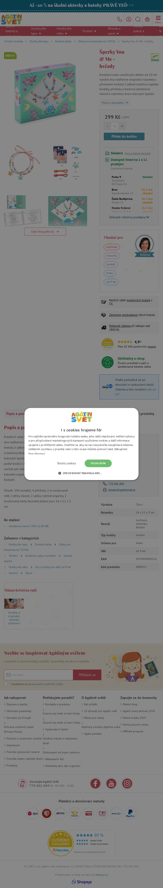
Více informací (36, 453)
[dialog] (81, 444)
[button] (81, 473)
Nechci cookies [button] (66, 463)
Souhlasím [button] (98, 463)
